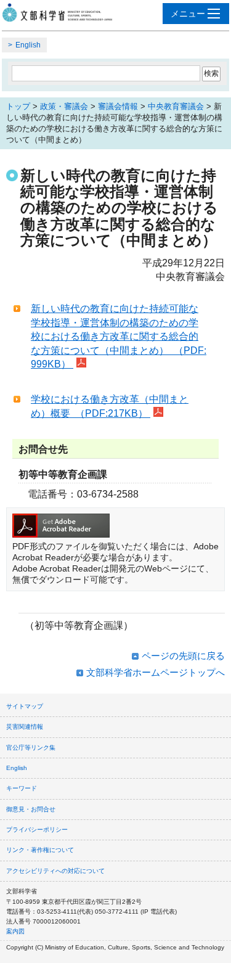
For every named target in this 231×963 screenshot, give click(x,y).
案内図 (15, 931)
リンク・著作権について (40, 849)
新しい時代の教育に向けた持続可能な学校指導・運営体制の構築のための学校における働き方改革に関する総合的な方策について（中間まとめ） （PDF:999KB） (118, 336)
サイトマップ (24, 706)
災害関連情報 (24, 726)
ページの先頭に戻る (183, 655)
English (28, 45)
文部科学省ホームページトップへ (155, 672)
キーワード (21, 788)
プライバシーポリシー (37, 829)
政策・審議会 (64, 106)
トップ (18, 106)
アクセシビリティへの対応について (55, 870)
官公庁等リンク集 (30, 747)
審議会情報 (118, 106)
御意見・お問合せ (30, 809)
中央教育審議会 (176, 106)
